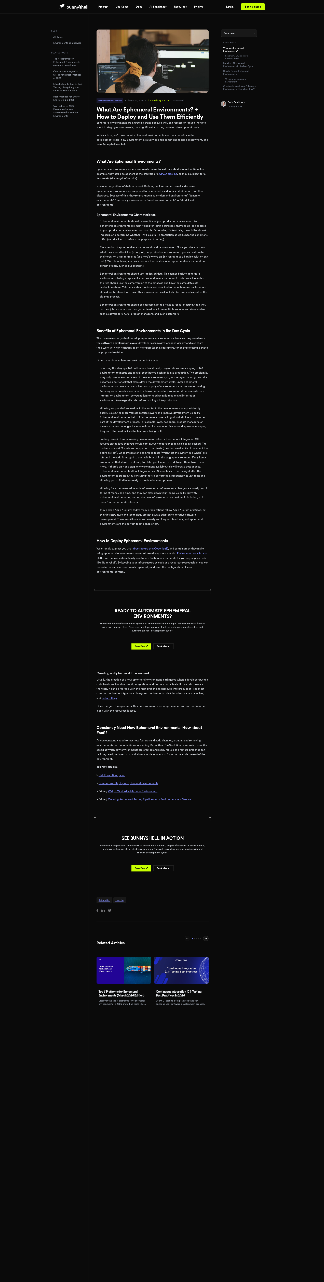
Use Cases (122, 6)
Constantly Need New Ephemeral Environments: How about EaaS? (239, 87)
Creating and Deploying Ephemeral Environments (128, 783)
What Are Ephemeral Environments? (233, 49)
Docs (139, 6)
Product (103, 6)
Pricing (198, 6)
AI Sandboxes (158, 6)
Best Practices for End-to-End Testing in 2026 (66, 98)
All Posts (57, 37)
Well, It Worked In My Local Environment (132, 791)
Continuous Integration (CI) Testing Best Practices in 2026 (67, 74)
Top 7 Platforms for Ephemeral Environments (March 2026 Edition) (66, 62)
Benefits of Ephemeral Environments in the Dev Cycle (238, 64)
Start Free (141, 646)
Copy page (239, 33)
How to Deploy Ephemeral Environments (236, 72)
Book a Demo (163, 646)
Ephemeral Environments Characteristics (236, 57)
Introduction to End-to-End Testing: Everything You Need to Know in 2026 (67, 87)
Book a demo (253, 6)
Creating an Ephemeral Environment (235, 80)
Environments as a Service (67, 43)
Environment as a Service (192, 553)
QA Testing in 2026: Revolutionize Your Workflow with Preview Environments (65, 111)
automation (104, 900)
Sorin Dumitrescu (236, 102)
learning (119, 900)
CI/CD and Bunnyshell (112, 775)
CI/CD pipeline (168, 174)
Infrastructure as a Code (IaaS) (150, 548)
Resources (180, 6)
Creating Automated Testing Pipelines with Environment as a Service (149, 799)
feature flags (109, 698)
